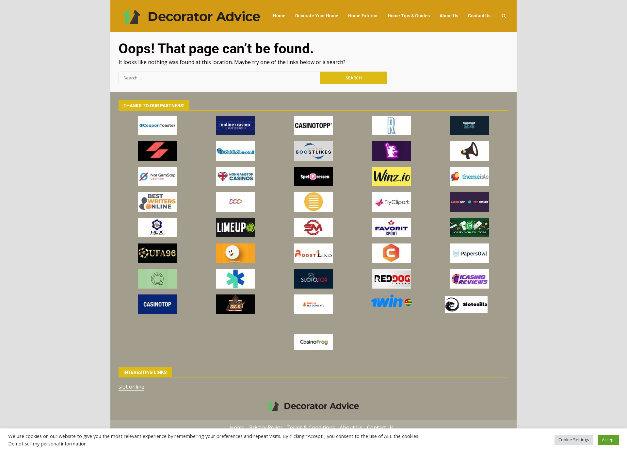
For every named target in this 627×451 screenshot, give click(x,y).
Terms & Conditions (310, 427)
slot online (131, 386)
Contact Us (479, 15)
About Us (449, 15)
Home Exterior (363, 15)
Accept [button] (608, 440)
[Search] (503, 15)
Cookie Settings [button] (573, 440)
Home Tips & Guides (409, 15)
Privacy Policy (265, 427)
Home (279, 15)
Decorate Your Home (316, 15)
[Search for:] (219, 78)
